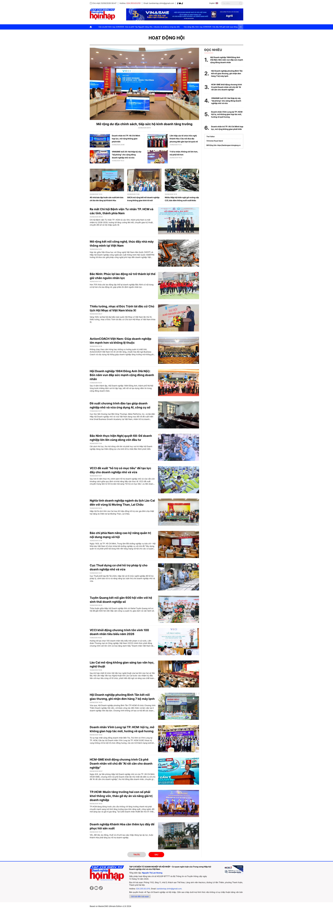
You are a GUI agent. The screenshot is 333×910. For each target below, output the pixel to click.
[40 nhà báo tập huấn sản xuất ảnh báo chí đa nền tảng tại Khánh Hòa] (107, 180)
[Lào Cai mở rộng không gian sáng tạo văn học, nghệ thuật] (178, 674)
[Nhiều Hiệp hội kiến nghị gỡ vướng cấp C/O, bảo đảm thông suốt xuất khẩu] (182, 180)
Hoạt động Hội (167, 37)
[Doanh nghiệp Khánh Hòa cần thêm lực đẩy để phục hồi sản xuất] (178, 835)
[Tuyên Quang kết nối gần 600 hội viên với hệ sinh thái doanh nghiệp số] (178, 609)
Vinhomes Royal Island (214, 141)
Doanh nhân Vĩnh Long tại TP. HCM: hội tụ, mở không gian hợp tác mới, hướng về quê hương (227, 114)
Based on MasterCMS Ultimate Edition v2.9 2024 (110, 906)
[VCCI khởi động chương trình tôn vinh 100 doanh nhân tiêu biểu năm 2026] (178, 641)
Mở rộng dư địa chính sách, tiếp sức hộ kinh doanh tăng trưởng (144, 124)
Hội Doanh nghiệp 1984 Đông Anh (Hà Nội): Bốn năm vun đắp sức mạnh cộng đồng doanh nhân (122, 375)
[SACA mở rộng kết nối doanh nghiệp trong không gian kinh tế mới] (144, 180)
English (212, 3)
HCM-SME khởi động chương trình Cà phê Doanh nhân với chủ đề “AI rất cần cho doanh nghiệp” (121, 763)
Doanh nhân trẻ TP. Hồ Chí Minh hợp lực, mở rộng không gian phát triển (126, 138)
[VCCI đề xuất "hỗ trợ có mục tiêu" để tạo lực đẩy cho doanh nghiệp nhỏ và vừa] (178, 479)
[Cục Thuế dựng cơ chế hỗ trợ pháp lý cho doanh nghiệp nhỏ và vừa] (178, 576)
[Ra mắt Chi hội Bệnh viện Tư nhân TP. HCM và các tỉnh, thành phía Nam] (178, 220)
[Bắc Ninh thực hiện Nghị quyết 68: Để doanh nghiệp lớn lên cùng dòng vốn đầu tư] (178, 447)
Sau (156, 854)
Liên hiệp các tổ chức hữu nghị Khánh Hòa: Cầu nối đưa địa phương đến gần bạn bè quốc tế (184, 138)
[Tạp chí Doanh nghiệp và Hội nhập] (178, 3)
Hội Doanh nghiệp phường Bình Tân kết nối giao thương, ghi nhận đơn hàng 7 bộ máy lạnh (227, 73)
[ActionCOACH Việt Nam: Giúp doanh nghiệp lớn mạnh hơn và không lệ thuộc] (178, 350)
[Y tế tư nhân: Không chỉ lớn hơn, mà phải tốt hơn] (158, 156)
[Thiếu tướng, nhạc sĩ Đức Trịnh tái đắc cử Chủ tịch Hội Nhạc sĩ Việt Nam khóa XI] (178, 317)
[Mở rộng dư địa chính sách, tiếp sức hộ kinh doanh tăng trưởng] (144, 84)
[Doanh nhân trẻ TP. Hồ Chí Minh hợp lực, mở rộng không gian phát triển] (100, 140)
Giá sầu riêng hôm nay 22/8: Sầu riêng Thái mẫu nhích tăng (179, 27)
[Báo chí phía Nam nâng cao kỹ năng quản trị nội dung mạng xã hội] (178, 544)
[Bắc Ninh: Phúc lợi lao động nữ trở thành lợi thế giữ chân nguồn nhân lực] (178, 285)
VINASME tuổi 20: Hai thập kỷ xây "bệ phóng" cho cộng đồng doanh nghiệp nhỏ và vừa (126, 154)
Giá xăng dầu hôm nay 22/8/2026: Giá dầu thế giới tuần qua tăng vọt (122, 27)
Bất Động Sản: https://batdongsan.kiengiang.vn (223, 145)
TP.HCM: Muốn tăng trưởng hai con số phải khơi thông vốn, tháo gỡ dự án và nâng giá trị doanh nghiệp (121, 796)
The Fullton (210, 136)
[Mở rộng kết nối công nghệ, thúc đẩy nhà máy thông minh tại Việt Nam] (178, 253)
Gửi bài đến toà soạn (140, 896)
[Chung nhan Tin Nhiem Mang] (233, 869)
